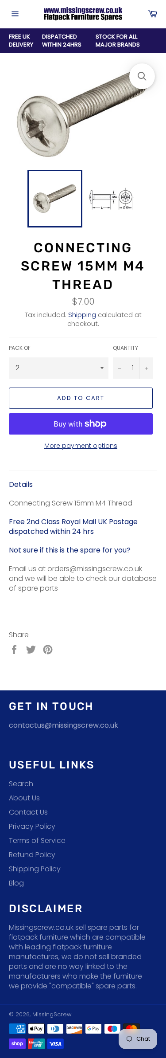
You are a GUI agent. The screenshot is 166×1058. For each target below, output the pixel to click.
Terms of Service (37, 840)
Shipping (82, 314)
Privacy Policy (32, 826)
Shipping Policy (35, 869)
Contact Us (28, 812)
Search (21, 784)
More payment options (80, 446)
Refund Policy (32, 855)
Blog (16, 883)
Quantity (125, 348)
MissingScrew (51, 1014)
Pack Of (20, 348)
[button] (142, 76)
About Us (24, 798)
